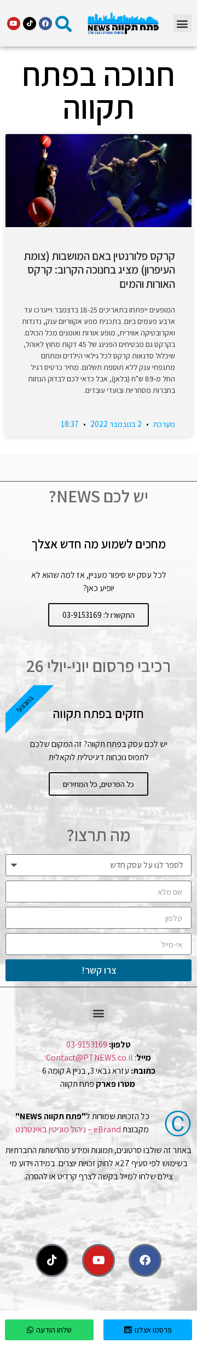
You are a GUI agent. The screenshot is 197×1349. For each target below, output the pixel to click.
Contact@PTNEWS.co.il (89, 1057)
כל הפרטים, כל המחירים (98, 784)
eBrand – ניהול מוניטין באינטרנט (68, 1129)
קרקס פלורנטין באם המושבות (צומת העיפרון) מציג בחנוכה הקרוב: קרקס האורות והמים (99, 269)
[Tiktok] (29, 23)
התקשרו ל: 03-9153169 (98, 615)
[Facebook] (45, 23)
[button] (182, 23)
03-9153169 (86, 1044)
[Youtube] (13, 23)
